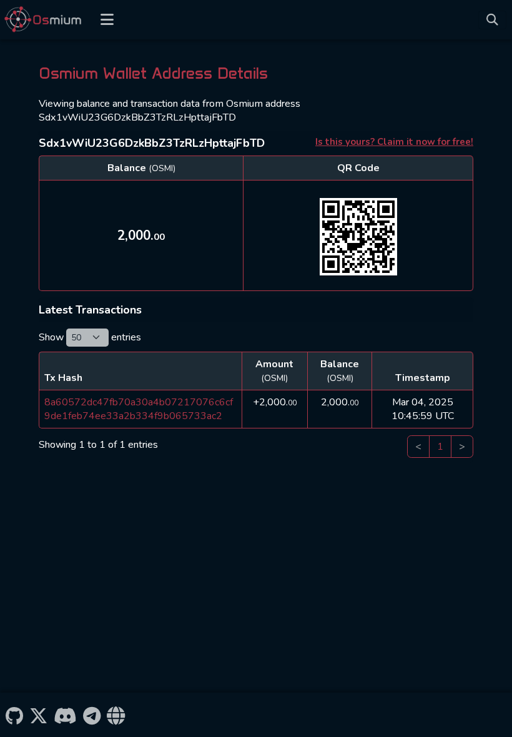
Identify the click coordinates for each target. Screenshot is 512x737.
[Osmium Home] (45, 19)
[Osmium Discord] (64, 714)
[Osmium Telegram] (92, 714)
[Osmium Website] (116, 714)
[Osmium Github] (14, 714)
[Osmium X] (38, 714)
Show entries (90, 337)
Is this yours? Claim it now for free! (394, 142)
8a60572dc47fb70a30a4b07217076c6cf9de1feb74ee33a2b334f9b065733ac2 (138, 409)
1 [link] (440, 446)
